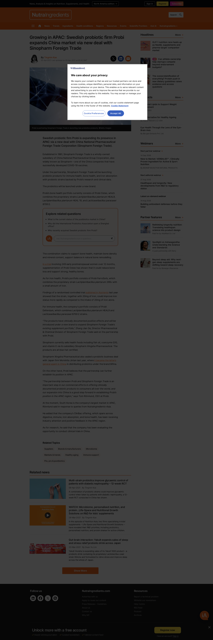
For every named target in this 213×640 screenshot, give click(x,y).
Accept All (115, 113)
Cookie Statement (119, 105)
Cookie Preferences (94, 113)
